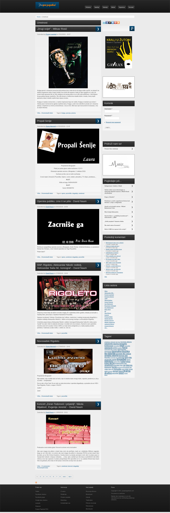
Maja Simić (108, 309)
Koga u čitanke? (109, 197)
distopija (113, 342)
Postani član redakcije (111, 149)
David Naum (50, 207)
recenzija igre (114, 357)
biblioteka (108, 361)
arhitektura (107, 342)
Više (105, 276)
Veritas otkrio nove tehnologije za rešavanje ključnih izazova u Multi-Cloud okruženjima (117, 191)
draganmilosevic (109, 326)
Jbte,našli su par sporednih (113, 262)
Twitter (37, 491)
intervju (129, 365)
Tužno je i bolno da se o (112, 246)
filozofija (107, 357)
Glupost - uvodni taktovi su (113, 266)
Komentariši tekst (47, 113)
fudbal (123, 362)
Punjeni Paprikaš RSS (41, 509)
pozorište (69, 193)
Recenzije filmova (91, 491)
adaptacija (108, 348)
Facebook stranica (40, 494)
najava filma (117, 361)
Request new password (113, 122)
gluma (128, 360)
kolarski (107, 315)
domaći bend (118, 371)
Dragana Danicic (109, 296)
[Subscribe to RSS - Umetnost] (36, 482)
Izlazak (88, 497)
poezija (68, 113)
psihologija (108, 344)
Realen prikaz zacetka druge (114, 249)
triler (130, 357)
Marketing (63, 500)
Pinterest (38, 506)
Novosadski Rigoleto (48, 341)
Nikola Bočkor (108, 300)
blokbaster (107, 367)
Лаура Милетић (51, 126)
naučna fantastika (120, 344)
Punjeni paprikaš (51, 34)
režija (122, 369)
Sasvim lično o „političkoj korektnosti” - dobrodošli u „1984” (117, 216)
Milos (106, 291)
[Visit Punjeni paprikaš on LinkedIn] (112, 23)
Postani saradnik (65, 497)
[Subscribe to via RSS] (118, 23)
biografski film (118, 365)
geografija (116, 346)
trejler (127, 369)
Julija (106, 298)
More (105, 375)
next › (64, 476)
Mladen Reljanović (110, 322)
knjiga (63, 113)
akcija (112, 363)
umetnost (81, 193)
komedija (117, 369)
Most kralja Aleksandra (111, 212)
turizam (110, 371)
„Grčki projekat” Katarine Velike (114, 221)
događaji (75, 193)
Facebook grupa (40, 497)
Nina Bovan (108, 313)
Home (39, 17)
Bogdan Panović (109, 320)
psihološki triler (108, 349)
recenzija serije (110, 360)
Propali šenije (44, 121)
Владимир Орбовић (110, 306)
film (106, 353)
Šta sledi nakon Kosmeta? (112, 225)
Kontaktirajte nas (65, 503)
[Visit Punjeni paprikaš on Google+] (109, 23)
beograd (119, 367)
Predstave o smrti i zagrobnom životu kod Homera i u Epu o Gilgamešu (117, 201)
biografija (116, 351)
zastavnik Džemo (109, 324)
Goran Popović (109, 302)
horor (125, 347)
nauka (126, 373)
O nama (63, 491)
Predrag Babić (109, 317)
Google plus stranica (41, 500)
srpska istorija (111, 355)
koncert (70, 466)
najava (128, 354)
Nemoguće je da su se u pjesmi (114, 242)
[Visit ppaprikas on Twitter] (104, 23)
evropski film (120, 354)
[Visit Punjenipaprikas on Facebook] (107, 23)
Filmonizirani (89, 506)
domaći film (123, 356)
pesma (73, 113)
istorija (111, 353)
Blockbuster (89, 509)
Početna (88, 7)
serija (114, 367)
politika (115, 348)
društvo (108, 373)
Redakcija (63, 494)
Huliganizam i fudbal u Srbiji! (113, 186)
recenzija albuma (126, 342)
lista (126, 357)
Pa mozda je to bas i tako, (113, 259)
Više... (39, 113)
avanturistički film (121, 363)
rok (124, 365)
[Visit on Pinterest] (115, 23)
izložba (115, 349)
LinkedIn (37, 503)
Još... (105, 327)
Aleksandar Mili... (109, 293)
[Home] (47, 6)
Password (108, 115)
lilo (105, 311)
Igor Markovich (109, 304)
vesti (121, 345)
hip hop (118, 342)
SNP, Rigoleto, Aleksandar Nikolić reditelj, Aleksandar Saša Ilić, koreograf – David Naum (62, 266)
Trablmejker (89, 500)
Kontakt (131, 7)
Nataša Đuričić (109, 318)
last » (70, 476)
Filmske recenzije (91, 503)
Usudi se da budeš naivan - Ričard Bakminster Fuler (115, 207)
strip (112, 369)
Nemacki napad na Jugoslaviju (114, 272)
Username (108, 109)
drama (126, 370)
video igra (107, 369)
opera (63, 193)
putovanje (121, 357)
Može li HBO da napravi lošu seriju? (115, 229)
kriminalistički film (127, 367)
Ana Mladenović (109, 307)
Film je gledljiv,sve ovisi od (113, 256)
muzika (125, 351)
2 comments (45, 466)
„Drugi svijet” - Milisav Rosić (52, 29)
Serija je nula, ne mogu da (113, 269)
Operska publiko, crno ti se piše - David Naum (62, 201)
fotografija (127, 346)
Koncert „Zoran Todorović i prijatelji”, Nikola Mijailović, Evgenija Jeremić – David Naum (60, 405)
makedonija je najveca (112, 252)
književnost (108, 346)
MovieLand (89, 494)
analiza (120, 348)
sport (121, 373)
